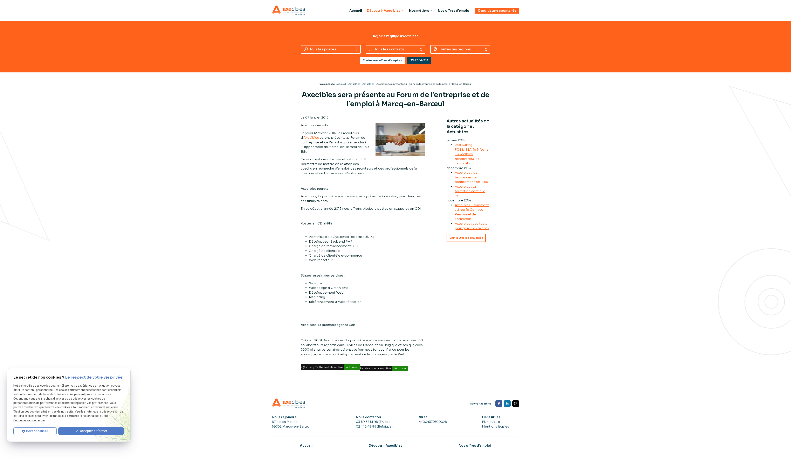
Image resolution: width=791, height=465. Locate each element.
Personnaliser (37, 431)
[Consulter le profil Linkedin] (507, 403)
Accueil (355, 11)
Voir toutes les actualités (466, 237)
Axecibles (311, 138)
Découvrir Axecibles (383, 11)
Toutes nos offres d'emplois (382, 60)
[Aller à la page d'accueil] (288, 11)
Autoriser (352, 367)
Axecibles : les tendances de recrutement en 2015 (471, 177)
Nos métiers (419, 11)
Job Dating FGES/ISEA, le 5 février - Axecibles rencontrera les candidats (472, 154)
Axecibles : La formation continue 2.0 (470, 191)
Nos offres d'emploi (454, 11)
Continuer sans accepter (29, 420)
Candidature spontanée (497, 11)
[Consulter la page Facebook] (498, 403)
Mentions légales (495, 426)
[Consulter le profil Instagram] (515, 403)
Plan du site (491, 422)
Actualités (354, 84)
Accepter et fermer (93, 431)
